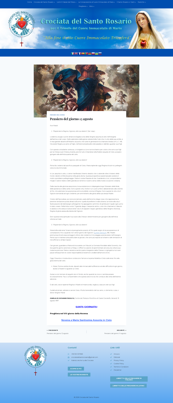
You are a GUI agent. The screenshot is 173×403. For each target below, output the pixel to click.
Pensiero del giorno (57, 115)
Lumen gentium (100, 233)
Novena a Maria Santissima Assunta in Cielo (86, 320)
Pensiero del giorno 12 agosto (57, 332)
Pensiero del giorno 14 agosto (115, 332)
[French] (79, 53)
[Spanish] (83, 53)
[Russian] (100, 53)
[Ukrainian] (96, 53)
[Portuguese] (86, 53)
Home (29, 2)
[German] (90, 53)
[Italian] (73, 53)
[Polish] (93, 53)
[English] (76, 53)
